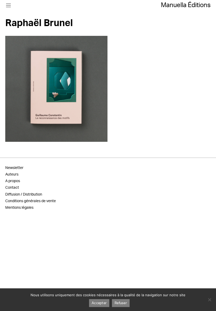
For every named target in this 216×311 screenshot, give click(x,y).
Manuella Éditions (186, 5)
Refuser (121, 303)
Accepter (99, 303)
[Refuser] (209, 299)
